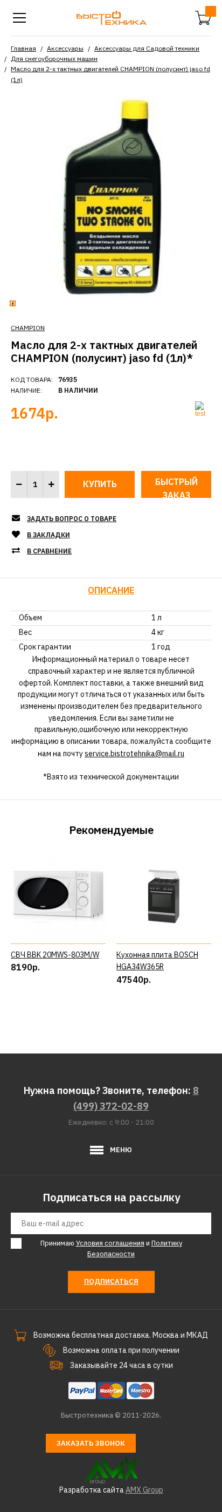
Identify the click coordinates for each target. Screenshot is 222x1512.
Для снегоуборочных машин (54, 58)
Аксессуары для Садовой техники (146, 48)
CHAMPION (28, 328)
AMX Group (144, 1490)
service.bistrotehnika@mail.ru (134, 753)
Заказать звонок (91, 1443)
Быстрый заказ (176, 487)
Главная (23, 48)
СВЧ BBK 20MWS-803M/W (55, 955)
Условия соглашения (110, 1243)
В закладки (48, 535)
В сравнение (49, 551)
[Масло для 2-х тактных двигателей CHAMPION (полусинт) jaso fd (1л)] (111, 195)
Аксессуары (65, 48)
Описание (111, 590)
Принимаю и (111, 1249)
